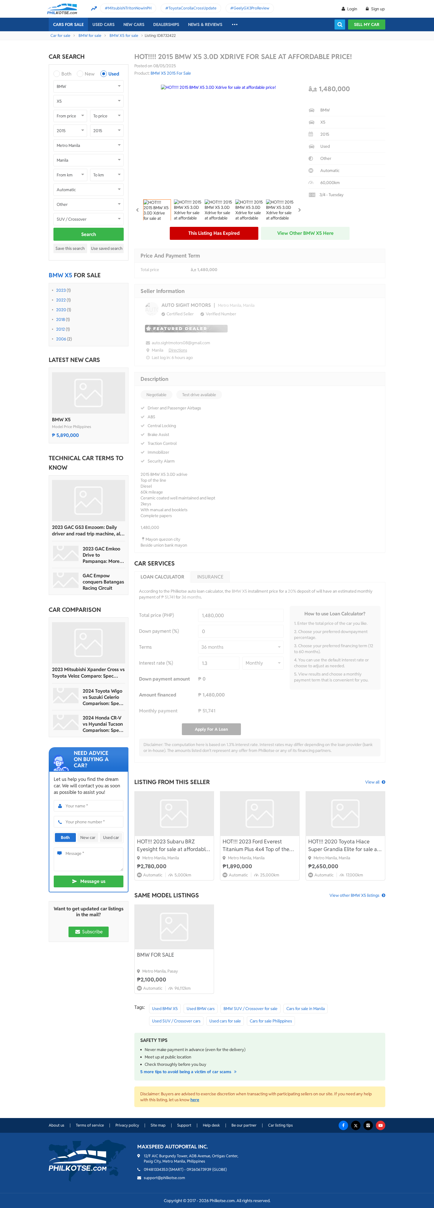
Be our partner (244, 1125)
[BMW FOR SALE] (174, 926)
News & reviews (205, 24)
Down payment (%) (159, 631)
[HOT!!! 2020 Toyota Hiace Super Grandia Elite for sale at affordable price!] (345, 813)
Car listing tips (280, 1125)
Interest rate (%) (156, 663)
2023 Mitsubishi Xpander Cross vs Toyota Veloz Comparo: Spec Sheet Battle (88, 672)
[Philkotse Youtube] (380, 1125)
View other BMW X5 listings (354, 895)
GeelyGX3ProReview (251, 8)
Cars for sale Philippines (271, 1021)
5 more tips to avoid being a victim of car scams (186, 1071)
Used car (111, 837)
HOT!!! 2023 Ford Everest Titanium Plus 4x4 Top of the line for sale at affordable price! (259, 845)
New (89, 74)
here (194, 1099)
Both (66, 74)
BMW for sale (90, 35)
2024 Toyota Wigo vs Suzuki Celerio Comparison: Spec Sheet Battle (102, 697)
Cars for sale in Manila (305, 1008)
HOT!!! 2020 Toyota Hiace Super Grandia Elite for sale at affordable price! (343, 845)
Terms (145, 647)
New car (87, 837)
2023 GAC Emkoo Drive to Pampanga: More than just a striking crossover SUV (103, 555)
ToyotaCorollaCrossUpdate (192, 8)
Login (352, 9)
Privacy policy (127, 1125)
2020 (61, 309)
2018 (60, 319)
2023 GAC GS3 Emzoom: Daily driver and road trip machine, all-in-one (87, 530)
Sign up (377, 9)
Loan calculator (162, 577)
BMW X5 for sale (124, 35)
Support (184, 1125)
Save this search (70, 248)
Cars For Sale (68, 24)
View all (372, 782)
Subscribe (92, 932)
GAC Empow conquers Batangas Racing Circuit (103, 582)
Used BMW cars (201, 1008)
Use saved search (107, 248)
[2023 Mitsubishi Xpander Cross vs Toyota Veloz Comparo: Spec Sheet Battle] (88, 642)
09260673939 (199, 1169)
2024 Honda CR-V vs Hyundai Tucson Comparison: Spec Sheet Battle (103, 724)
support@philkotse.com (164, 1177)
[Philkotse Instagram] (368, 1125)
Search (88, 234)
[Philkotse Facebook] (343, 1125)
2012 (60, 329)
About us (56, 1125)
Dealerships (166, 24)
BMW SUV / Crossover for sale (250, 1008)
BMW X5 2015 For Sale (171, 73)
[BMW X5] (88, 393)
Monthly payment (158, 711)
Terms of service (90, 1125)
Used (113, 74)
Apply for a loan (211, 729)
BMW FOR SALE (155, 954)
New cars (133, 24)
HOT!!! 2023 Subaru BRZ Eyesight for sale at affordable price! (172, 845)
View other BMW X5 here (305, 233)
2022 (61, 300)
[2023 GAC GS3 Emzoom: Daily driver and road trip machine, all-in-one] (88, 500)
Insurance (210, 577)
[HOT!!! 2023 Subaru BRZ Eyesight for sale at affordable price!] (174, 813)
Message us (92, 881)
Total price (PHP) (156, 615)
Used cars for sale (225, 1021)
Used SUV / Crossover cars (176, 1021)
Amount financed (157, 695)
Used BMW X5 (165, 1008)
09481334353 (156, 1169)
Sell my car (366, 24)
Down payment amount (164, 679)
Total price (150, 269)
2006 (61, 339)
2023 (61, 290)
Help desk (211, 1125)
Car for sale (60, 35)
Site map (158, 1125)
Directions (178, 350)
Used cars (103, 24)
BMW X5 (61, 420)
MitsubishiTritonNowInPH (129, 8)
